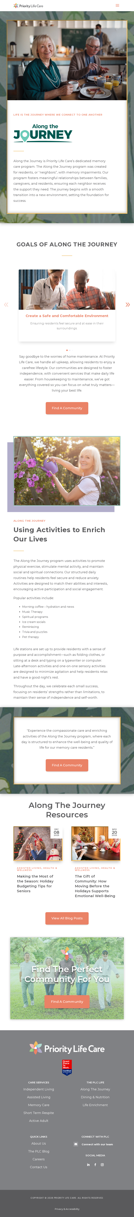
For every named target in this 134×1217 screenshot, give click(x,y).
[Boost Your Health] (96, 843)
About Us (38, 1143)
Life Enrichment (95, 1105)
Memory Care (38, 1105)
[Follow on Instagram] (102, 1165)
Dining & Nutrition (95, 1097)
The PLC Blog (38, 1151)
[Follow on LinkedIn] (88, 1165)
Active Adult (38, 1121)
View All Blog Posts (67, 918)
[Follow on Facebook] (95, 1165)
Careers (39, 1159)
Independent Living (38, 1089)
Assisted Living (87, 868)
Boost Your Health (92, 876)
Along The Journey (95, 1089)
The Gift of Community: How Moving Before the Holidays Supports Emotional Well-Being (37, 886)
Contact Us (38, 1167)
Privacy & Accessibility (67, 1209)
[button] (127, 304)
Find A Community (67, 408)
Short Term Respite (39, 1113)
